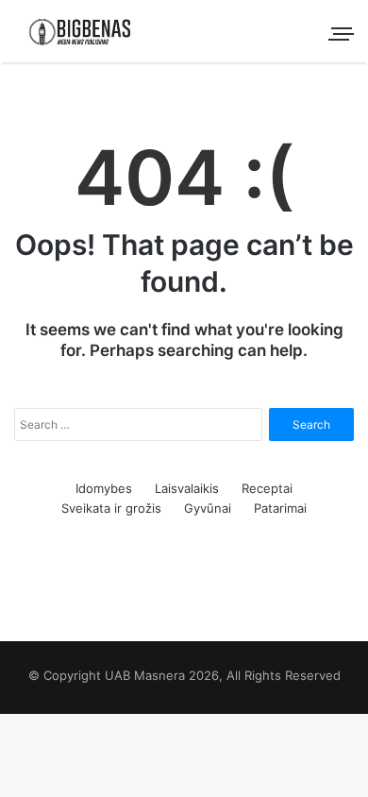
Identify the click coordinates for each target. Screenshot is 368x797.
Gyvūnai (207, 508)
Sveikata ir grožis (111, 508)
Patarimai (280, 508)
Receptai (267, 488)
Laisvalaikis (187, 488)
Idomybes (103, 488)
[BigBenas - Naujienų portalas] (80, 31)
